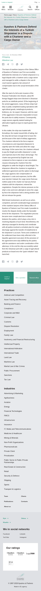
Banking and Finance (12, 304)
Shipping (7, 480)
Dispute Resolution (11, 326)
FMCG (6, 416)
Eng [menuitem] (36, 2)
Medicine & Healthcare (13, 433)
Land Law (8, 357)
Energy (7, 407)
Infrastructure (9, 420)
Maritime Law (9, 362)
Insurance (8, 425)
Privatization (9, 456)
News (15, 15)
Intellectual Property (12, 344)
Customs (7, 322)
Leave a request (7, 2)
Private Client (9, 451)
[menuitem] (36, 2)
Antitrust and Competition (14, 295)
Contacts (24, 501)
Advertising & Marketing (13, 393)
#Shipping (6, 57)
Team (6, 496)
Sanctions (8, 375)
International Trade (11, 353)
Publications (8, 501)
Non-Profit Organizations (14, 442)
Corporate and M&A (12, 313)
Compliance (8, 308)
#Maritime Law (7, 60)
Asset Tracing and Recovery (15, 300)
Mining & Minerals (11, 438)
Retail (6, 471)
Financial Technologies (13, 411)
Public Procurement (12, 371)
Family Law (8, 335)
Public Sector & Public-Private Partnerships (16, 461)
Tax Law (7, 380)
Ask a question (20, 278)
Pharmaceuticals (10, 447)
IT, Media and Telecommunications (17, 429)
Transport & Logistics (12, 489)
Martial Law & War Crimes (14, 366)
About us (7, 506)
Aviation (7, 402)
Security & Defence (11, 476)
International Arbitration (13, 349)
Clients (23, 496)
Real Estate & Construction (14, 467)
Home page (8, 15)
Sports (6, 485)
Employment (9, 331)
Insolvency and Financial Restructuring (19, 340)
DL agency (23, 586)
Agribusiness (9, 398)
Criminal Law (9, 317)
